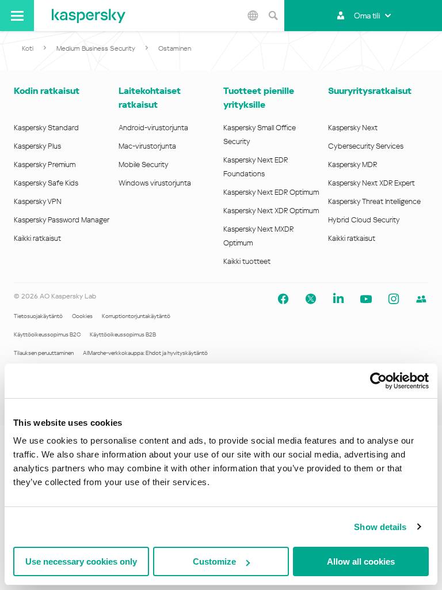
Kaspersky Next (353, 127)
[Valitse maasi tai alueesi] (253, 16)
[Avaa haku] (273, 16)
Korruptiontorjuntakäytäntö (136, 316)
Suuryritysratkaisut (369, 90)
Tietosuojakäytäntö (38, 316)
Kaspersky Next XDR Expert (371, 183)
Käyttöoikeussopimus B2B (123, 334)
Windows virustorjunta (155, 183)
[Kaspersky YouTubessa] (366, 299)
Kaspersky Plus (37, 146)
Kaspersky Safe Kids (46, 183)
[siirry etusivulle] (88, 15)
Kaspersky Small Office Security (259, 134)
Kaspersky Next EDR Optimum (271, 192)
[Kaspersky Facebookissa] (283, 299)
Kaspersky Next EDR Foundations (255, 167)
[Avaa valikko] (17, 15)
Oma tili (367, 15)
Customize (214, 561)
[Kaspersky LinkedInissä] (338, 299)
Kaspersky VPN (38, 201)
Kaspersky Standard (46, 127)
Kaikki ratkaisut (37, 238)
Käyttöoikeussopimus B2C (47, 334)
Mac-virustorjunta (147, 146)
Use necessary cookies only (81, 561)
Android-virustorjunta (153, 127)
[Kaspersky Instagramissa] (394, 299)
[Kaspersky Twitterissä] (311, 299)
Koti (27, 48)
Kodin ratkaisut (46, 90)
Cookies (82, 316)
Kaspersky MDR (352, 164)
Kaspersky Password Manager (61, 219)
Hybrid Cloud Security (364, 219)
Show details (380, 527)
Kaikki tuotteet (246, 261)
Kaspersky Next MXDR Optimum (258, 236)
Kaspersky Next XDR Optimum (271, 210)
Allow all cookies (361, 561)
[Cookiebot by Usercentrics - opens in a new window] (378, 380)
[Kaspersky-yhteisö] (421, 299)
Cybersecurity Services (365, 146)
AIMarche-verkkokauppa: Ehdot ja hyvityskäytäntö (145, 353)
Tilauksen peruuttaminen (44, 353)
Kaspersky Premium (44, 164)
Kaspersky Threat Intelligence (374, 201)
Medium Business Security (95, 48)
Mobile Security (144, 164)
